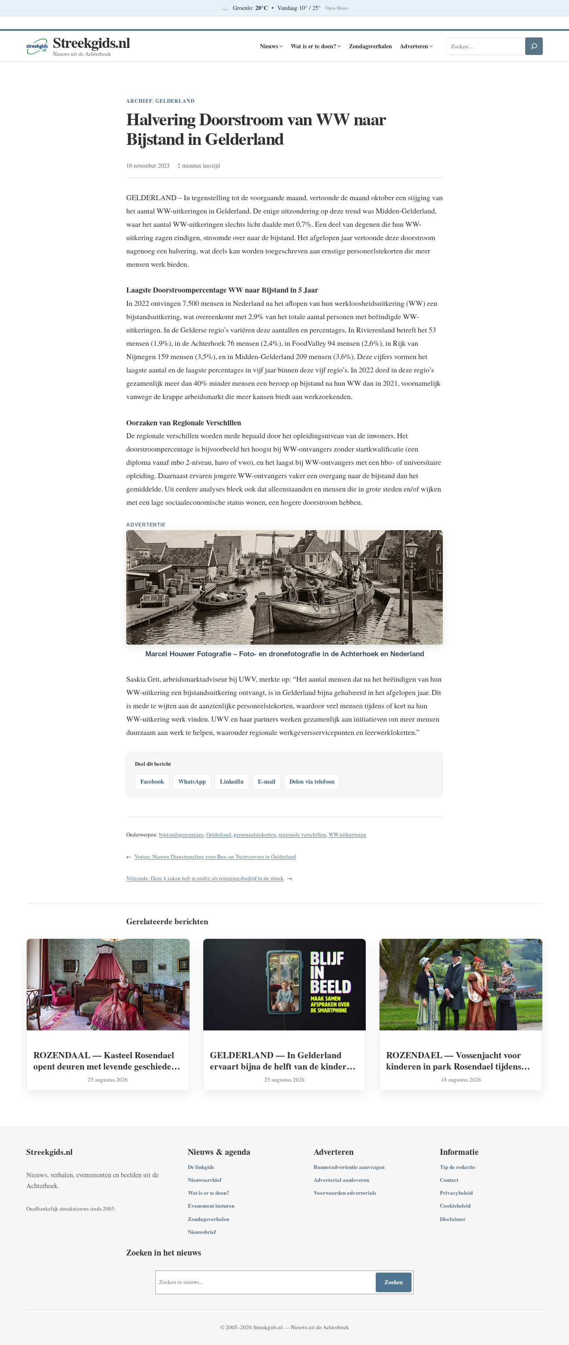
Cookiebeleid (455, 1205)
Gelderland (175, 100)
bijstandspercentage (181, 834)
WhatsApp (192, 781)
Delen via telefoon (311, 781)
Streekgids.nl (91, 42)
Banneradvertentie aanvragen (349, 1167)
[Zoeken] (534, 46)
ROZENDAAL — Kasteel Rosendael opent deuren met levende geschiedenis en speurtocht (107, 1060)
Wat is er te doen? (209, 1192)
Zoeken (393, 1282)
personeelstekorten (255, 834)
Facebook (152, 781)
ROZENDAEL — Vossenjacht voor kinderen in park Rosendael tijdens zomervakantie (453, 1060)
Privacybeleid (456, 1192)
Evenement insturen (211, 1205)
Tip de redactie (457, 1167)
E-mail (266, 781)
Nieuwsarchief (204, 1180)
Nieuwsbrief (202, 1232)
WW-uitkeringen (347, 834)
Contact (449, 1180)
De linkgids (201, 1167)
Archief (139, 100)
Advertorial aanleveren (341, 1180)
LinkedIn (232, 781)
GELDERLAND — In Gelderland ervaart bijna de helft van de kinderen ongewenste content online (283, 1060)
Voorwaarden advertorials (345, 1192)
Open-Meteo (336, 8)
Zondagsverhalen (208, 1219)
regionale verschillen (302, 834)
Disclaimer (453, 1219)
